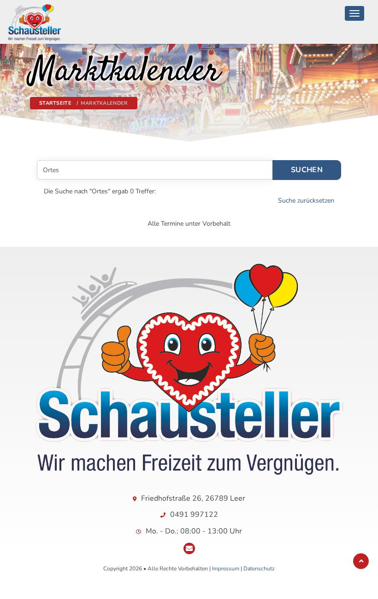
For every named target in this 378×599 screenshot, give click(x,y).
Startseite (55, 103)
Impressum (225, 568)
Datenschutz (259, 568)
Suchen (307, 170)
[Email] (189, 549)
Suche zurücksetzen (306, 200)
